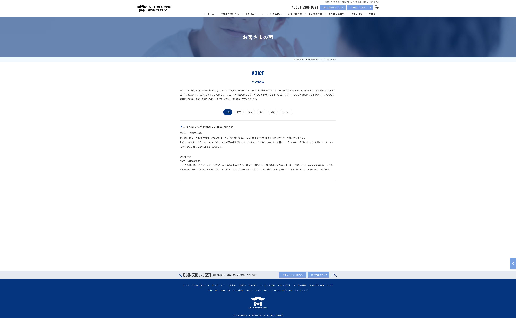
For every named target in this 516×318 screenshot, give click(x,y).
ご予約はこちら (358, 7)
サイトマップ (301, 290)
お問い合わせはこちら (333, 7)
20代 (250, 112)
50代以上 (286, 112)
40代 (273, 112)
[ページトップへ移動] (334, 274)
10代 (239, 112)
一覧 (228, 112)
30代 (262, 112)
